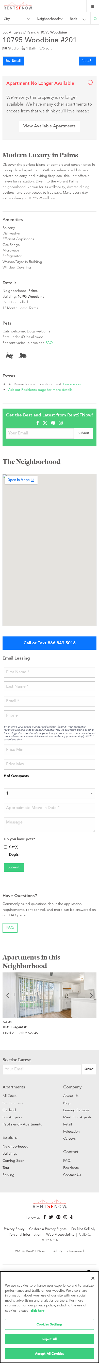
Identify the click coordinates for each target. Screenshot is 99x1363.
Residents (71, 1167)
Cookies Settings (49, 1324)
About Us (70, 1095)
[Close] (92, 1278)
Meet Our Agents (77, 1117)
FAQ (49, 342)
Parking (8, 1174)
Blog (67, 1103)
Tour (6, 1167)
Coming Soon (13, 1160)
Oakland (9, 1110)
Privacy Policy (14, 1228)
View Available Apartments (49, 126)
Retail (67, 1124)
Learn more (72, 384)
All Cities (9, 1095)
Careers (69, 1138)
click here (37, 1310)
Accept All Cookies (49, 1353)
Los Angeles (12, 32)
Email (15, 61)
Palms (31, 32)
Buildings (10, 1153)
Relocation (71, 1131)
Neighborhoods (15, 1146)
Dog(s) (14, 855)
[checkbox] (5, 847)
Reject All (49, 1339)
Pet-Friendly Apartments (22, 1124)
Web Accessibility (60, 1234)
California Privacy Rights (48, 1228)
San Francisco (13, 1103)
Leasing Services (76, 1110)
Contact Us (72, 1174)
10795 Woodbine (53, 32)
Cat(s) (13, 847)
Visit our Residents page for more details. (40, 389)
